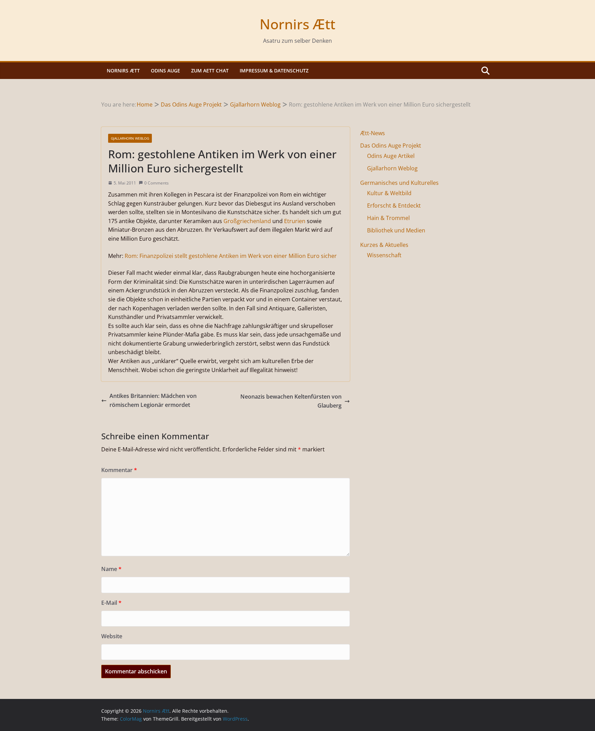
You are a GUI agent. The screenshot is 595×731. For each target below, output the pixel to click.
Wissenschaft (384, 255)
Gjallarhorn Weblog (130, 138)
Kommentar (119, 470)
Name (111, 569)
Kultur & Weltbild (389, 193)
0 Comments (156, 183)
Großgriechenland (247, 221)
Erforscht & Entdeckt (394, 205)
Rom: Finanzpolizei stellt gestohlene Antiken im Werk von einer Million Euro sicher (231, 256)
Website (111, 636)
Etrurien (294, 221)
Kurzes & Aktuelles (384, 245)
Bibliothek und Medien (396, 230)
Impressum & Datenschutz (274, 70)
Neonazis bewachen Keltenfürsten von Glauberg (291, 401)
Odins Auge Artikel (391, 156)
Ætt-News (372, 133)
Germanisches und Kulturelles (399, 183)
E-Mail (111, 603)
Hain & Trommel (388, 218)
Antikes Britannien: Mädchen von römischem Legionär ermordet (153, 400)
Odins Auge (165, 70)
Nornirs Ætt (297, 23)
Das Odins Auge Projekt (390, 145)
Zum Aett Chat (210, 70)
